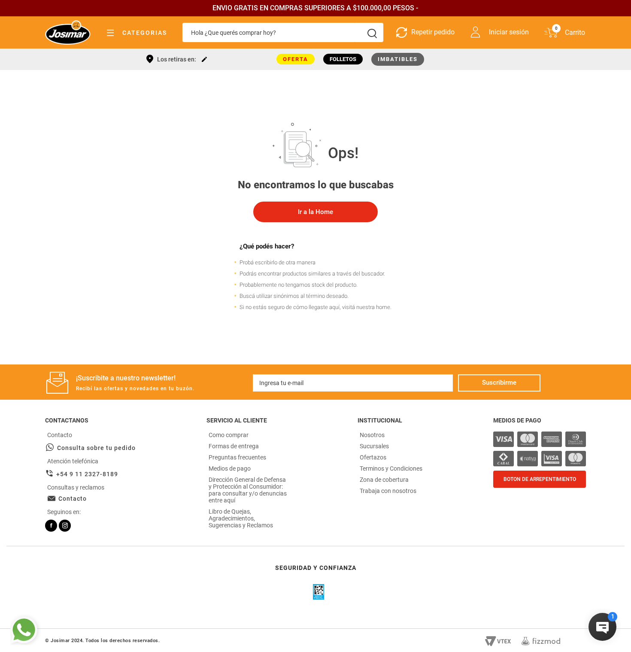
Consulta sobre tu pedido (96, 447)
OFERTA (295, 59)
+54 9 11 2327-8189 (87, 474)
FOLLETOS (343, 59)
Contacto (72, 498)
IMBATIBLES (398, 59)
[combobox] (282, 32)
